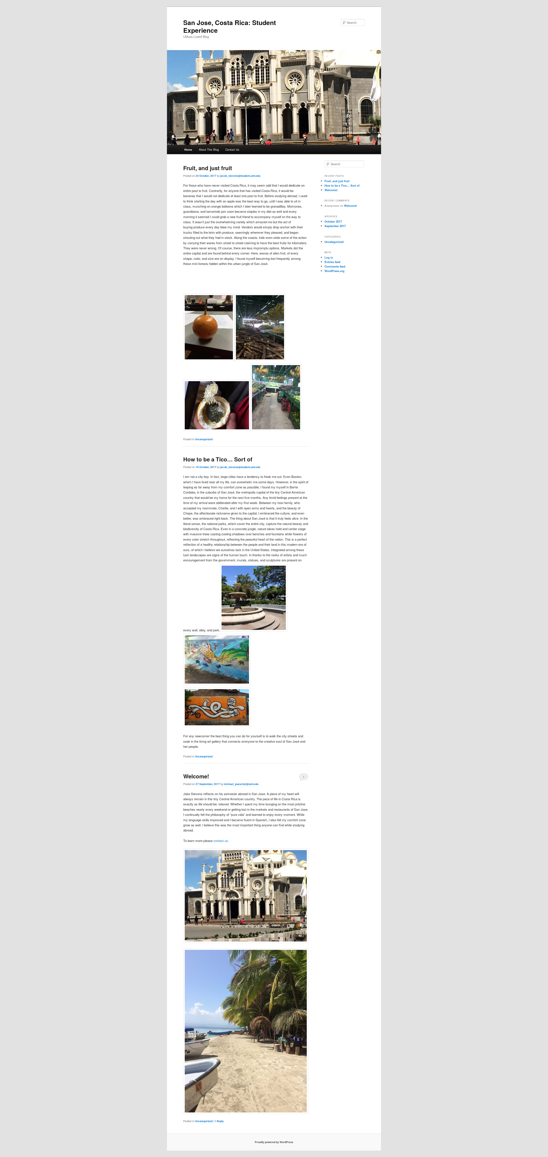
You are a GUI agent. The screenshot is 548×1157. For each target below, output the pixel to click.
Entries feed (332, 262)
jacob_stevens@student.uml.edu (240, 176)
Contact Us (232, 149)
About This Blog (209, 149)
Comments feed (335, 266)
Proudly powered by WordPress (274, 1142)
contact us (220, 840)
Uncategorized (204, 439)
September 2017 (335, 226)
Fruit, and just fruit (207, 168)
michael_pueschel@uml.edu (241, 784)
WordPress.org (334, 271)
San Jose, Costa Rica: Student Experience (229, 26)
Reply (219, 1121)
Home (188, 149)
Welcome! (196, 776)
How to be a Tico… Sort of (217, 459)
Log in (329, 257)
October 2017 (333, 221)
